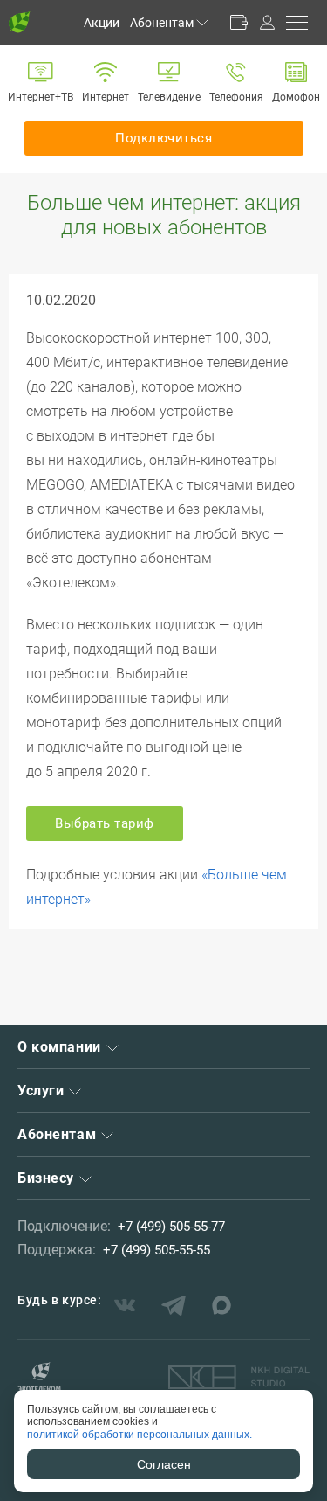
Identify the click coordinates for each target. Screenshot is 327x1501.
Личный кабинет (267, 22)
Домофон (296, 97)
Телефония (236, 97)
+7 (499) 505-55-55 (156, 1250)
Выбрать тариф (104, 823)
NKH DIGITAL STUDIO (239, 1378)
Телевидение (169, 97)
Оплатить (239, 22)
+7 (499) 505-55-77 (171, 1226)
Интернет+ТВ (40, 97)
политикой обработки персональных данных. (139, 1434)
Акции (101, 23)
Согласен (164, 1464)
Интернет (105, 97)
